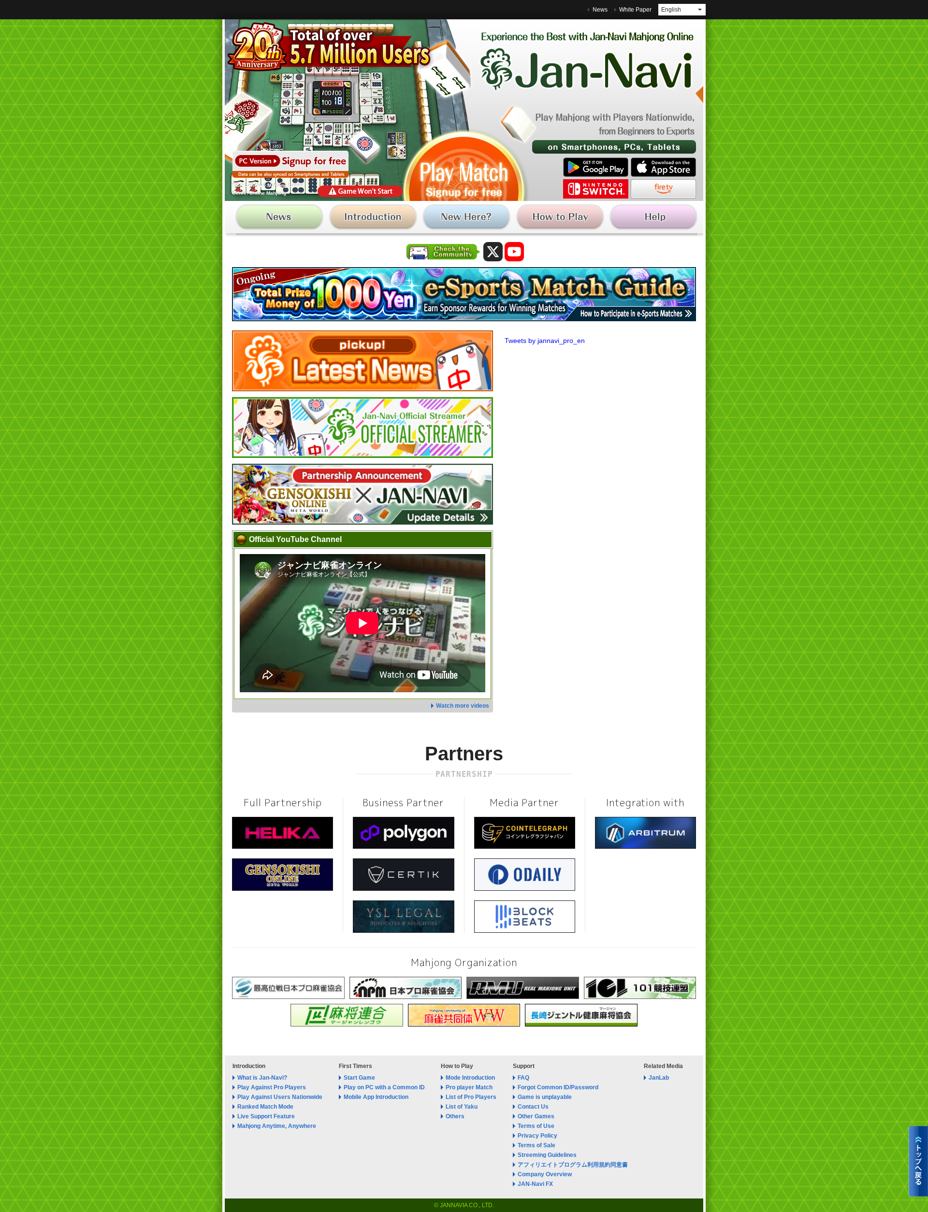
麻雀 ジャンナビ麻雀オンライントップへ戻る (918, 1161)
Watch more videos (462, 706)
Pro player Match (469, 1087)
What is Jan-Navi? (262, 1078)
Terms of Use (536, 1126)
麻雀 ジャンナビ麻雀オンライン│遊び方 (559, 219)
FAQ (523, 1078)
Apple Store (663, 167)
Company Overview (545, 1174)
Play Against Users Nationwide (279, 1097)
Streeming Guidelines (547, 1155)
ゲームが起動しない (360, 191)
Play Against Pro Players (271, 1087)
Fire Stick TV (663, 189)
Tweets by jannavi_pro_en (545, 340)
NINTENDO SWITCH (595, 189)
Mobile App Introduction (376, 1097)
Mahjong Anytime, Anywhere (276, 1126)
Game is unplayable (545, 1097)
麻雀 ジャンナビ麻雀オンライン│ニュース (282, 219)
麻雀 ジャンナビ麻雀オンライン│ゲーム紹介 (374, 219)
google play (595, 167)
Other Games (536, 1116)
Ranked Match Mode (265, 1107)
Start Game (359, 1078)
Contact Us (533, 1107)
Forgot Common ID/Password (558, 1087)
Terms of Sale (536, 1145)
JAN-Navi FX (535, 1184)
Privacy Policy (537, 1136)
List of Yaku (462, 1107)
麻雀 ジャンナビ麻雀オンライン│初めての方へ (466, 219)
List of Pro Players (471, 1097)
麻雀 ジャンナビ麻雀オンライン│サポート (651, 219)
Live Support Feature (266, 1116)
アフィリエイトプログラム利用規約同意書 (573, 1165)
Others (455, 1116)
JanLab (659, 1078)
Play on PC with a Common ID (384, 1087)
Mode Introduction (470, 1078)
